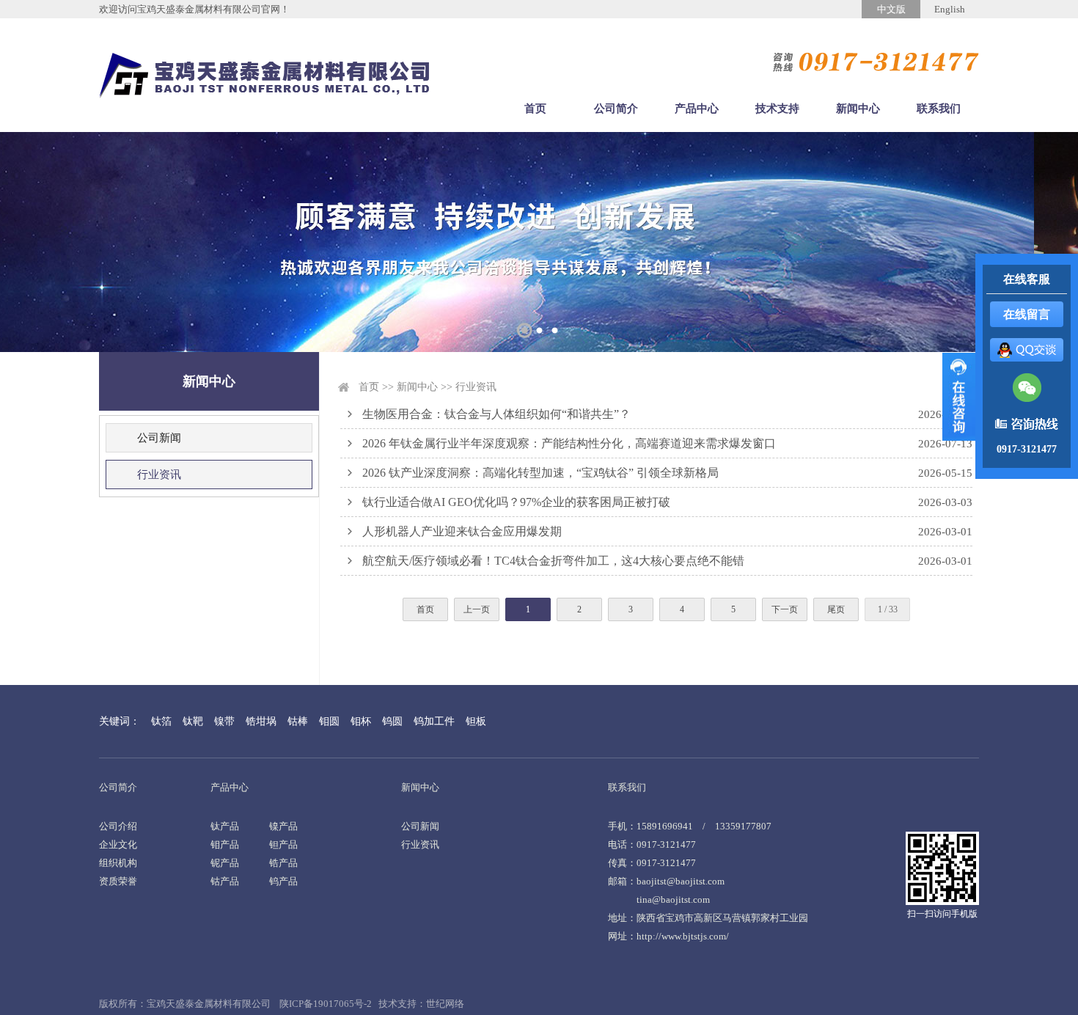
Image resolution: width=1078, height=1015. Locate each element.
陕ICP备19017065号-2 (325, 1003)
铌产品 (224, 862)
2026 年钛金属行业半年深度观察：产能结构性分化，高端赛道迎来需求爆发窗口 (569, 443)
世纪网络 (445, 1003)
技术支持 (777, 108)
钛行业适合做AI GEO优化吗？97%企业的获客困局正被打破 (516, 502)
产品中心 (697, 108)
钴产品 (224, 881)
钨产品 (283, 881)
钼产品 (224, 844)
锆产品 (283, 862)
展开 (958, 397)
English (949, 9)
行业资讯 (159, 474)
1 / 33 (888, 609)
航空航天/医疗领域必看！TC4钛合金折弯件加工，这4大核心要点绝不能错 (553, 560)
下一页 (784, 609)
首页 (535, 108)
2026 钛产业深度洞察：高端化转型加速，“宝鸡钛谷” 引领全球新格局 (540, 472)
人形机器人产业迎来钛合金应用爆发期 (462, 531)
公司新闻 (159, 438)
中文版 (891, 9)
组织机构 (118, 862)
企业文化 (118, 844)
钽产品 (283, 844)
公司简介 (616, 108)
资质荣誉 (118, 881)
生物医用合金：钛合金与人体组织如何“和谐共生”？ (496, 414)
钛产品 (224, 826)
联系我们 (939, 108)
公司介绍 (118, 826)
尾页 (836, 609)
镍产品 (283, 826)
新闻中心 (858, 108)
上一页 (476, 609)
